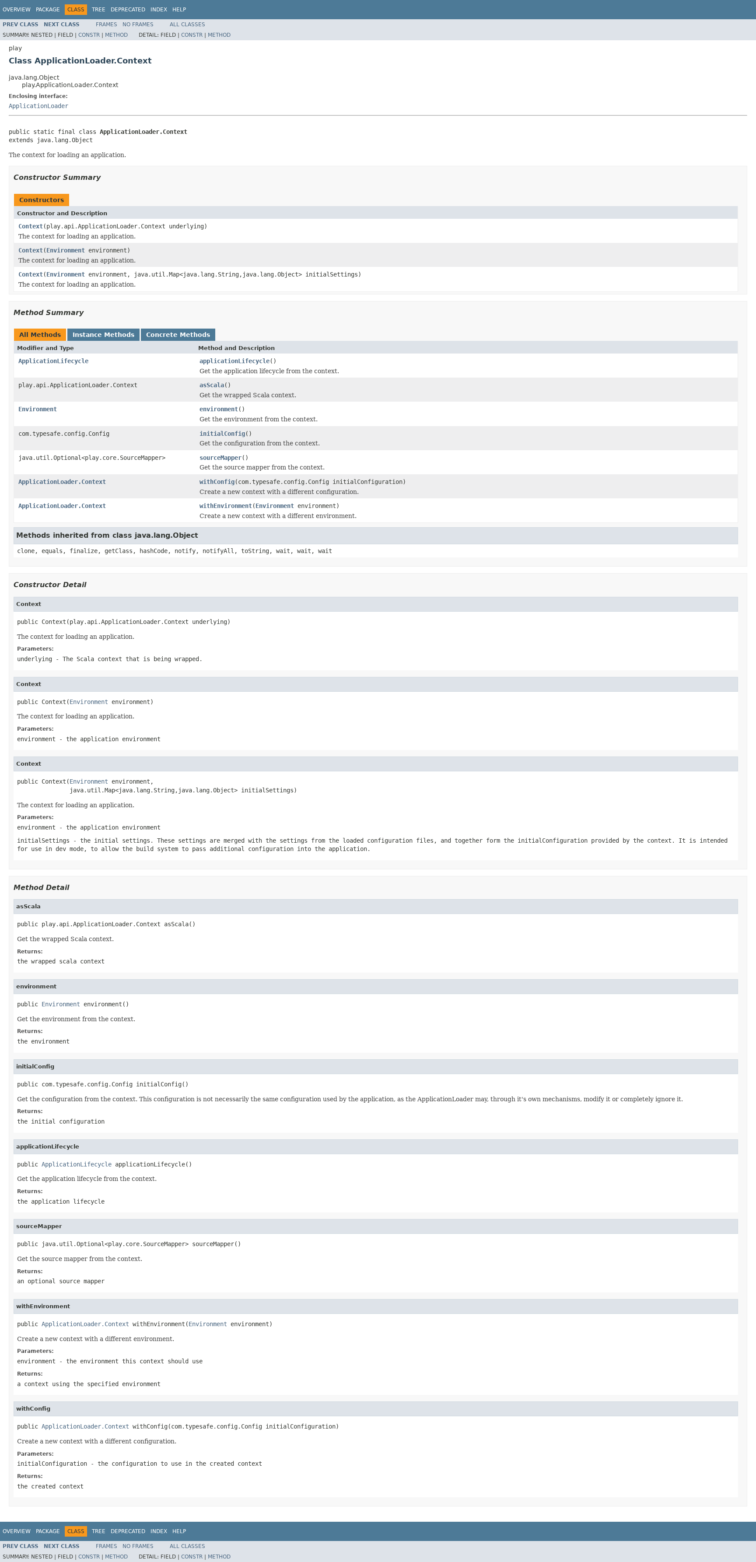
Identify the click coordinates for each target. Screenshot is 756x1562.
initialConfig (222, 433)
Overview (17, 10)
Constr (89, 35)
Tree (98, 10)
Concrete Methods (178, 334)
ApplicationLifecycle (53, 360)
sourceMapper (221, 457)
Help (179, 10)
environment (219, 409)
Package (48, 10)
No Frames (138, 24)
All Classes (187, 24)
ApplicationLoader (38, 105)
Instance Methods (103, 334)
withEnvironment (226, 505)
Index (158, 10)
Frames (106, 24)
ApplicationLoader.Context (62, 481)
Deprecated (128, 10)
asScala (212, 385)
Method (116, 35)
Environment (65, 250)
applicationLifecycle (235, 360)
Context (30, 226)
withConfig (217, 481)
